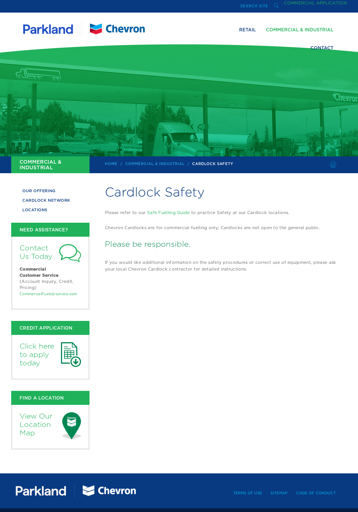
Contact (321, 48)
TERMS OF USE (247, 493)
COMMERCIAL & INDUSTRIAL (155, 164)
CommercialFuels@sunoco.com (48, 294)
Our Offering (39, 191)
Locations (35, 210)
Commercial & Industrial (299, 30)
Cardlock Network (46, 201)
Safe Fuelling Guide (168, 213)
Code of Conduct (316, 493)
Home (111, 164)
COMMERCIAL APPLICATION (315, 3)
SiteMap (279, 493)
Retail (247, 30)
